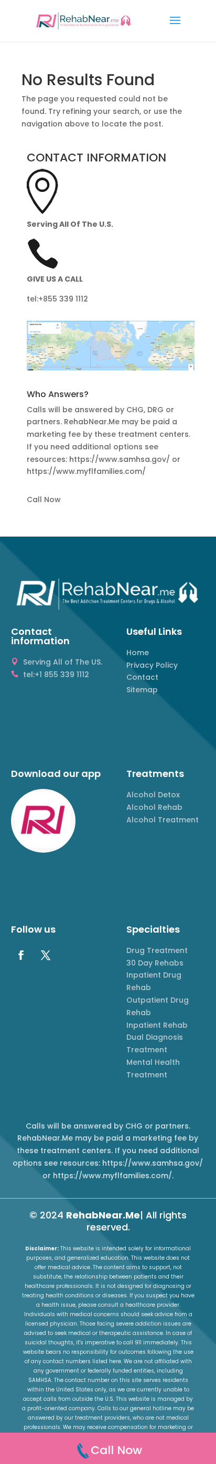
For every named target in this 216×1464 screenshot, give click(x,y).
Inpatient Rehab (157, 1025)
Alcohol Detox (153, 794)
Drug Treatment (157, 950)
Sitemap (142, 689)
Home (137, 652)
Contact (142, 677)
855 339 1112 (65, 299)
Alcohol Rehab (154, 807)
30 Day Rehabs (154, 963)
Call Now (44, 499)
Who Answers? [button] (58, 395)
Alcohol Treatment (162, 820)
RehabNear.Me (103, 1215)
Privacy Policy (152, 665)
